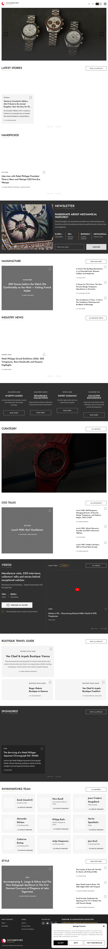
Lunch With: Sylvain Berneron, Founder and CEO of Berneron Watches (87, 530)
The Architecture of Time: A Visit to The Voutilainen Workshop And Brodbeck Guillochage (89, 302)
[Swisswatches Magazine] (10, 4)
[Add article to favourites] (31, 97)
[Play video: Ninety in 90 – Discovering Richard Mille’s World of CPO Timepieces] (77, 589)
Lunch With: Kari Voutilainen (27, 530)
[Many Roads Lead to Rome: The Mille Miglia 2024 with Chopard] (64, 886)
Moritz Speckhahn (28, 295)
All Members (96, 789)
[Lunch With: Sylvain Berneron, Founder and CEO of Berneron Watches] (64, 532)
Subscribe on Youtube (19, 605)
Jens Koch (55, 468)
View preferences (94, 943)
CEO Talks (5, 172)
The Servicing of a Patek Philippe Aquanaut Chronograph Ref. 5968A (21, 754)
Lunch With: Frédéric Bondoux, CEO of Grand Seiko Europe (88, 545)
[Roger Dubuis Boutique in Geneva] (14, 689)
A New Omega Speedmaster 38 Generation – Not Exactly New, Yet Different (54, 47)
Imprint (24, 923)
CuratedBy (54, 451)
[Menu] (105, 4)
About (3, 923)
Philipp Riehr (7, 369)
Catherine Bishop (11, 120)
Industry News (6, 354)
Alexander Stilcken (84, 293)
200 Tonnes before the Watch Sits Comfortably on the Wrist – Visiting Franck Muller (27, 287)
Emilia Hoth (82, 278)
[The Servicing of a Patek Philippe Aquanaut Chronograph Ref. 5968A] (23, 730)
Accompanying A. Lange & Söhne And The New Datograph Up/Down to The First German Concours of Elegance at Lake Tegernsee (27, 886)
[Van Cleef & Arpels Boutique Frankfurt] (67, 689)
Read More (14, 413)
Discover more (96, 261)
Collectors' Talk (94, 392)
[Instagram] (43, 923)
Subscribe (96, 247)
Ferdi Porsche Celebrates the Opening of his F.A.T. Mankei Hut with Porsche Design (88, 900)
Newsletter (5, 926)
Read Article (54, 55)
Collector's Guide (14, 392)
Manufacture (27, 279)
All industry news (96, 318)
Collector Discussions (94, 396)
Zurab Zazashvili (25, 187)
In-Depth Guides (14, 395)
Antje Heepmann (36, 696)
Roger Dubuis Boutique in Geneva (38, 690)
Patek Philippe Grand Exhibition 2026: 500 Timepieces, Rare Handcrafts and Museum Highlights (23, 362)
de (100, 4)
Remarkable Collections (41, 396)
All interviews (96, 503)
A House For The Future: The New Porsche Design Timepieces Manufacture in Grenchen (89, 286)
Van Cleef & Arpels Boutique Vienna (28, 656)
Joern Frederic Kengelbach (12, 187)
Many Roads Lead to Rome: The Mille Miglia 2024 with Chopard (88, 885)
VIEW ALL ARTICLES (96, 68)
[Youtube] (47, 923)
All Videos (96, 565)
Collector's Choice (40, 392)
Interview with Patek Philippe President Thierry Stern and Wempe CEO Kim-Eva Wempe (21, 179)
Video (50, 609)
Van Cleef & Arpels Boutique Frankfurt (91, 690)
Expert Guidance (67, 395)
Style (5, 748)
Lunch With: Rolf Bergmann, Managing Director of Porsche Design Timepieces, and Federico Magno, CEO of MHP (88, 514)
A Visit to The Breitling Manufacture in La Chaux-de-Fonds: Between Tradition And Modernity (89, 271)
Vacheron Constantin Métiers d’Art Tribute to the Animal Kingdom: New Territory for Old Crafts (17, 104)
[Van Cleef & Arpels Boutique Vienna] (80, 661)
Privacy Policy (26, 926)
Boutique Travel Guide (27, 651)
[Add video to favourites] (105, 609)
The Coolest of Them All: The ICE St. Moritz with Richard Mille (88, 870)
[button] (104, 926)
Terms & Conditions (28, 929)
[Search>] (89, 4)
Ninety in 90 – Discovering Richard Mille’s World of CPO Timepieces (72, 614)
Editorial (7, 97)
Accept (61, 943)
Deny (76, 943)
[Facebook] (51, 923)
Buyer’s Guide (67, 392)
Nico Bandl (82, 309)
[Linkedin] (56, 923)
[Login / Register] (93, 4)
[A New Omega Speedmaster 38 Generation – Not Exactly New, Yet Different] (54, 34)
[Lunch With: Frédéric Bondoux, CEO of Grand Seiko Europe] (64, 547)
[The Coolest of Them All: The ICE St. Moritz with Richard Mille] (64, 872)
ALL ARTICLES (96, 429)
